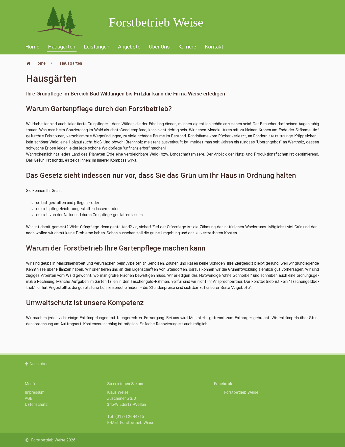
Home (32, 47)
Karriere (187, 47)
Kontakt (214, 47)
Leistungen (96, 47)
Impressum (34, 392)
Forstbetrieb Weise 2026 (53, 440)
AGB (28, 398)
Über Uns (159, 47)
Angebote (129, 47)
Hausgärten (61, 47)
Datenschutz (36, 404)
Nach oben (38, 363)
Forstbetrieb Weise (156, 22)
